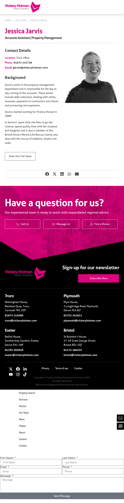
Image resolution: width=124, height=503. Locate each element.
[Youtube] (11, 374)
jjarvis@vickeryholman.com (30, 67)
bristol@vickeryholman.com (80, 355)
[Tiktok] (25, 374)
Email (3, 467)
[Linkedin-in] (25, 369)
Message (6, 476)
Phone (66, 467)
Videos (22, 426)
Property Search (27, 393)
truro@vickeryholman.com (21, 320)
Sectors (22, 406)
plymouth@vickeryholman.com (82, 320)
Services (23, 399)
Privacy (45, 368)
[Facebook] (18, 369)
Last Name (69, 458)
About (22, 432)
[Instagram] (18, 374)
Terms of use (61, 368)
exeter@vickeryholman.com (22, 355)
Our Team (20, 20)
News (22, 419)
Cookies (78, 368)
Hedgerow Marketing (57, 384)
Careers (23, 439)
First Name (7, 458)
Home (8, 20)
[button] (47, 174)
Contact (23, 445)
